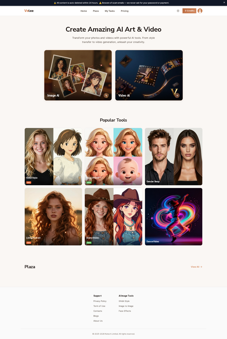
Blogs (96, 316)
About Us (98, 321)
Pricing (124, 11)
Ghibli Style (124, 301)
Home (84, 11)
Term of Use (99, 306)
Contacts (97, 311)
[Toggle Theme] (178, 10)
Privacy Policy (99, 301)
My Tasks (110, 11)
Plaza (96, 11)
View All (195, 266)
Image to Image (126, 306)
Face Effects (125, 311)
